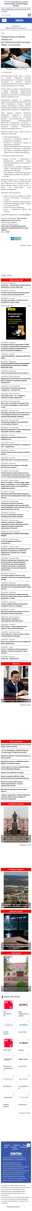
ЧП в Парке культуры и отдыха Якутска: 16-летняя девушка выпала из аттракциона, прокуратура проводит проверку (16, 414)
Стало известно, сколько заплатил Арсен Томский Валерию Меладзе (16, 4)
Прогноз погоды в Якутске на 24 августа (15, 373)
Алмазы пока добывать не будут (12, 772)
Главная (7, 1145)
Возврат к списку (6, 275)
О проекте (16, 1145)
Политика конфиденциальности (12, 1163)
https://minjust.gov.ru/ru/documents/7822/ (16, 1199)
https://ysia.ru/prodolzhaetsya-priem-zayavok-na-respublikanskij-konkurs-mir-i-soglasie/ (15, 228)
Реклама (14, 1147)
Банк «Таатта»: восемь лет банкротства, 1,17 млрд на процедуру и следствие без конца (15, 405)
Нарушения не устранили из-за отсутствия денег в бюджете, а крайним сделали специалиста (16, 380)
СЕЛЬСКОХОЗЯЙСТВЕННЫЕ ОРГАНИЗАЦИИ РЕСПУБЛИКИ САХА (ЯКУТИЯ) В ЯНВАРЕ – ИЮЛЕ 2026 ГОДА (15, 365)
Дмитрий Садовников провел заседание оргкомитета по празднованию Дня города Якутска (16, 496)
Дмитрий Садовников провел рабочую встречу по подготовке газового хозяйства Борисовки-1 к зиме (16, 596)
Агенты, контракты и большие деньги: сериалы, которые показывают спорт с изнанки (14, 651)
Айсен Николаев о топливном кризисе (14, 460)
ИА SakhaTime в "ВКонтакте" (17, 28)
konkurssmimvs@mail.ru (8, 189)
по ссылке (26, 215)
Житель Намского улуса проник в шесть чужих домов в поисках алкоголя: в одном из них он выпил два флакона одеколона (16, 475)
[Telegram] (19, 238)
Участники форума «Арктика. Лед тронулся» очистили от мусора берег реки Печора (15, 577)
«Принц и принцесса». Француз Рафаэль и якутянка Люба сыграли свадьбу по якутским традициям (15, 797)
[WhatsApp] (16, 238)
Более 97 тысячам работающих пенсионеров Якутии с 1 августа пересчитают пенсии (12, 784)
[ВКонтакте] (12, 238)
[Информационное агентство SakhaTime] (18, 20)
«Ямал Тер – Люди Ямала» (10, 658)
